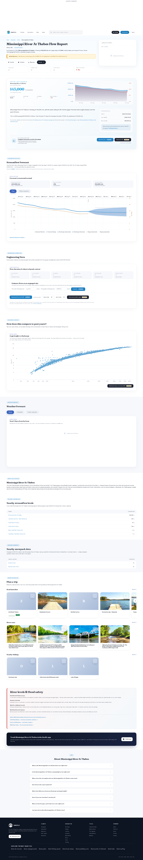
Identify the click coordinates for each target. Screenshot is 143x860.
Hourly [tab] (10, 412)
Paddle (66, 829)
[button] (32, 596)
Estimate (78, 289)
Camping (67, 833)
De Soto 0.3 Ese (11, 562)
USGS (122, 856)
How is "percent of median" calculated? (43, 797)
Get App (116, 32)
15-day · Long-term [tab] (32, 412)
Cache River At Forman (13, 522)
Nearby (40, 62)
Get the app (127, 739)
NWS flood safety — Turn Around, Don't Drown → (21, 725)
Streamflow (13, 39)
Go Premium (125, 32)
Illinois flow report (72, 120)
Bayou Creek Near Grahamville (15, 530)
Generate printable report (77, 297)
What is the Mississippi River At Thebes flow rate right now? (49, 765)
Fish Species (92, 831)
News (43, 32)
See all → (134, 589)
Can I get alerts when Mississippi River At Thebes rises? (48, 810)
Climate (22, 32)
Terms (114, 831)
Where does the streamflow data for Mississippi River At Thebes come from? (54, 778)
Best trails (111, 849)
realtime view (38, 120)
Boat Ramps (68, 835)
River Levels (44, 833)
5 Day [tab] (13, 191)
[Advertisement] (71, 15)
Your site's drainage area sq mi (25, 288)
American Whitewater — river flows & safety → (21, 722)
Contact (115, 835)
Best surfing (121, 849)
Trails (66, 840)
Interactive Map (93, 826)
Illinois (18, 39)
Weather (91, 835)
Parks (66, 837)
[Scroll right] (135, 601)
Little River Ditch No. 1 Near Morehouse (17, 518)
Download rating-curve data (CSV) (120, 385)
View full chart (105, 139)
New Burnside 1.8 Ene (13, 566)
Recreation (30, 32)
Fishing (67, 831)
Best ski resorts (16, 849)
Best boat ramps (68, 849)
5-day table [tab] (20, 412)
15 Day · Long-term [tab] (24, 191)
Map (38, 32)
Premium (115, 829)
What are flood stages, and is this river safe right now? (48, 803)
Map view (31, 62)
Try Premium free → (113, 128)
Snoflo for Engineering (37, 303)
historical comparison (49, 120)
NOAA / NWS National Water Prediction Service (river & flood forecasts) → (28, 717)
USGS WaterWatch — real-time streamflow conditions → (24, 719)
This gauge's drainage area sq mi (55, 288)
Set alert (22, 62)
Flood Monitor (92, 833)
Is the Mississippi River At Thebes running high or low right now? (51, 772)
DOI (133, 856)
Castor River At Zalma (13, 526)
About (114, 826)
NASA (131, 856)
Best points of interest (98, 849)
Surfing (67, 842)
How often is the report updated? (42, 784)
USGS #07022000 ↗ (18, 47)
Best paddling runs (82, 849)
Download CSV (122, 139)
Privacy (115, 833)
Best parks (42, 849)
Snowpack (43, 826)
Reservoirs (43, 831)
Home (8, 39)
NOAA (125, 856)
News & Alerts (92, 829)
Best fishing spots (54, 849)
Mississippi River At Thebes (15, 515)
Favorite (11, 62)
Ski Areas (67, 826)
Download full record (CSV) (20, 297)
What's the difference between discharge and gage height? (49, 791)
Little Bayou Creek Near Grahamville (16, 533)
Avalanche (43, 835)
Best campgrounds (30, 849)
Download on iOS (15, 836)
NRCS (128, 856)
